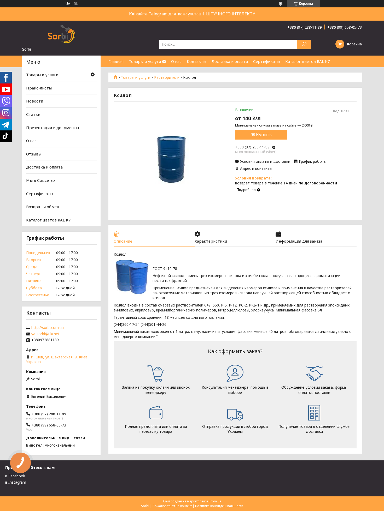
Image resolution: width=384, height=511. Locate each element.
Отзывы (33, 154)
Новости (34, 101)
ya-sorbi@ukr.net (45, 334)
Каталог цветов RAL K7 (307, 61)
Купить (264, 134)
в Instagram (15, 482)
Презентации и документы (52, 127)
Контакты (196, 61)
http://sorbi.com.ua (47, 327)
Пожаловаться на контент (172, 506)
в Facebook (15, 475)
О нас (176, 61)
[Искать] (304, 44)
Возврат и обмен (42, 206)
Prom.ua (215, 501)
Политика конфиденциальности (219, 506)
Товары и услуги (145, 61)
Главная (116, 61)
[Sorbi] (61, 34)
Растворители (166, 77)
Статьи (33, 114)
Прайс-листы (39, 88)
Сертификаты (266, 61)
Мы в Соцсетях (40, 180)
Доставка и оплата (229, 61)
